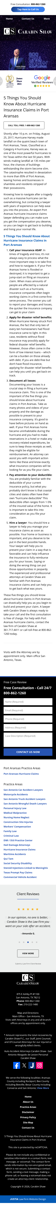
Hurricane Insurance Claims (19, 849)
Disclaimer (28, 1112)
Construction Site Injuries (18, 822)
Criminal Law (11, 835)
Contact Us (28, 18)
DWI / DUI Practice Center (18, 840)
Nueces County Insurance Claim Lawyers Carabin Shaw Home (28, 31)
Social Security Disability (18, 863)
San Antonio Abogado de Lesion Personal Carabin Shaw (30, 1055)
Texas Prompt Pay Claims (18, 872)
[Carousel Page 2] (24, 942)
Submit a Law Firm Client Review (28, 963)
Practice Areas (13, 784)
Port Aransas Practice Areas (22, 768)
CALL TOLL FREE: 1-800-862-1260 (24, 125)
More (47, 18)
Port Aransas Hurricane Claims (21, 773)
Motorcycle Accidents (16, 794)
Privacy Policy (28, 1117)
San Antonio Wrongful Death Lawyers (25, 803)
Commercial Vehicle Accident (20, 877)
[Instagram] (39, 1065)
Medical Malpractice (15, 812)
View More (28, 953)
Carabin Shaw (38, 1186)
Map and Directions (28, 1012)
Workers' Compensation (17, 826)
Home (9, 18)
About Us (28, 1101)
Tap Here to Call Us (28, 9)
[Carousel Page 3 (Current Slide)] (28, 942)
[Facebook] (16, 1065)
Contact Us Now (28, 752)
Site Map (28, 1122)
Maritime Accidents (15, 854)
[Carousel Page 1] (19, 942)
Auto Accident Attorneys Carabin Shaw (25, 1051)
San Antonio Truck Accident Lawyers (24, 799)
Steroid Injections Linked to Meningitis (26, 867)
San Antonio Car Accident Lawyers (23, 789)
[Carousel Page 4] (32, 942)
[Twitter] (24, 1065)
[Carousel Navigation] (28, 942)
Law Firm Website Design (28, 1199)
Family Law (10, 831)
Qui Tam (8, 858)
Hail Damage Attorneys (17, 845)
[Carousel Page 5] (36, 942)
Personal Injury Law (15, 808)
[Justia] (31, 1065)
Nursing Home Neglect (16, 817)
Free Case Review (15, 682)
